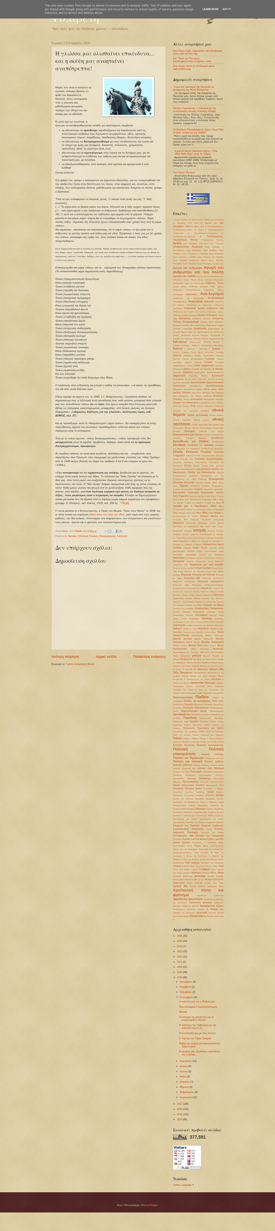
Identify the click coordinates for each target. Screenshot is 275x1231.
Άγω (222, 264)
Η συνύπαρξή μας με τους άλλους (197, 1033)
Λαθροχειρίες (198, 612)
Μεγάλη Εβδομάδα (204, 639)
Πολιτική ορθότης (214, 761)
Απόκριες (207, 318)
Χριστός (195, 906)
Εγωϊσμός (205, 411)
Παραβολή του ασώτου (200, 715)
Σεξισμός (220, 792)
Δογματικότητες (205, 403)
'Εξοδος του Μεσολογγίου (192, 220)
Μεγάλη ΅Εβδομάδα (214, 635)
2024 (180, 946)
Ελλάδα (178, 451)
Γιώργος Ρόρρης (193, 362)
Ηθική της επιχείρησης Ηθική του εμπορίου (205, 509)
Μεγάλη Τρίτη (195, 645)
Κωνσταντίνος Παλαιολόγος (209, 608)
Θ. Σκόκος (193, 516)
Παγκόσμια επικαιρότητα (213, 693)
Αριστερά (177, 325)
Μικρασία (206, 656)
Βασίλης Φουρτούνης (211, 339)
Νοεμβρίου (186, 986)
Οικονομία (210, 682)
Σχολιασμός (197, 842)
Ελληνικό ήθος (187, 459)
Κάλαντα (187, 548)
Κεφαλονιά (219, 561)
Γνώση (189, 366)
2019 (180, 972)
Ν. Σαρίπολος (201, 669)
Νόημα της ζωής (198, 676)
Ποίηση (177, 738)
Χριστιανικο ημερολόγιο (210, 895)
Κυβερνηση (206, 595)
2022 (180, 956)
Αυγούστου (186, 1061)
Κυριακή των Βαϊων (214, 605)
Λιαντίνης (207, 618)
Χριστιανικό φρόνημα (200, 902)
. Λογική (176, 220)
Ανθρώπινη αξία (215, 308)
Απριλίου (185, 1081)
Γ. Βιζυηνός (189, 349)
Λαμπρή (189, 615)
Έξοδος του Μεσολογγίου (201, 472)
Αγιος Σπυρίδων (190, 264)
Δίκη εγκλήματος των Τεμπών (187, 396)
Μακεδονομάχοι (217, 629)
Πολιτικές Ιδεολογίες (184, 745)
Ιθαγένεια (188, 531)
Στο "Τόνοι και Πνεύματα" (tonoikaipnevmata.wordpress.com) (192, 60)
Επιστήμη (178, 482)
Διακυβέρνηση (196, 386)
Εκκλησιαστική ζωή (183, 434)
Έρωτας (184, 485)
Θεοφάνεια (178, 523)
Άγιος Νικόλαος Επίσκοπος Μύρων (190, 260)
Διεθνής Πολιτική (182, 392)
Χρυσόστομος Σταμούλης (184, 909)
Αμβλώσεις (191, 294)
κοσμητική (188, 592)
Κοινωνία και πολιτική (203, 575)
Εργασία (199, 483)
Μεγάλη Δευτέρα (182, 639)
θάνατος (204, 516)
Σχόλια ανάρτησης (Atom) (80, 664)
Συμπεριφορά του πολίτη (212, 819)
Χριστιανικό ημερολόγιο (187, 898)
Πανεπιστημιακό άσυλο (194, 711)
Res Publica (209, 916)
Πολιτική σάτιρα (217, 765)
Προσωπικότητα (190, 782)
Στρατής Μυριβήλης (215, 809)
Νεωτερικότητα (200, 673)
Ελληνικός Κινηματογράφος (209, 459)
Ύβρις (215, 866)
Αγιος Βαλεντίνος (193, 250)
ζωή (214, 499)
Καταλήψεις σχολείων (194, 558)
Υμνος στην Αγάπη (181, 869)
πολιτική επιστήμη (212, 754)
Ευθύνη (198, 489)
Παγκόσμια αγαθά (194, 693)
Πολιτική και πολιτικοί (187, 761)
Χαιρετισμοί (179, 883)
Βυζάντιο (178, 348)
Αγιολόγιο (197, 246)
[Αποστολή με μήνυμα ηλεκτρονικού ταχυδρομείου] (106, 531)
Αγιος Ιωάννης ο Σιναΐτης (184, 257)
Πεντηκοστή (189, 728)
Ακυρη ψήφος (180, 286)
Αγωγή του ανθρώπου (187, 267)
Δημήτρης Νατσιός (198, 376)
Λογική (187, 622)
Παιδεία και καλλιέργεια (197, 700)
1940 (196, 223)
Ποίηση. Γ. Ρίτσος (207, 738)
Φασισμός (196, 873)
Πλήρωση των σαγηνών (212, 735)
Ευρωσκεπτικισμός (196, 496)
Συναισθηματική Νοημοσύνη (188, 829)
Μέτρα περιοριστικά (181, 656)
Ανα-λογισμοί (212, 293)
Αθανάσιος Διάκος (181, 280)
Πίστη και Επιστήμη (215, 732)
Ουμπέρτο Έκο (180, 690)
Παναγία (188, 704)
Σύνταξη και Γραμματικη (210, 836)
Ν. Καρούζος (187, 669)
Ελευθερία (179, 444)
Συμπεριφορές (179, 822)
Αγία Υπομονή (217, 243)
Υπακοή (194, 869)
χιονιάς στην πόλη (214, 883)
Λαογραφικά (201, 615)
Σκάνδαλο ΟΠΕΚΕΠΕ (205, 795)
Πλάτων (195, 735)
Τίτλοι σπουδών (201, 853)
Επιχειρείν (189, 482)
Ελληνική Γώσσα (193, 456)
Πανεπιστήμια (201, 708)
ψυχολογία (201, 912)
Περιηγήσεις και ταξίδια (210, 728)
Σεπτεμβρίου (187, 997)
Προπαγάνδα (178, 779)
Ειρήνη (188, 428)
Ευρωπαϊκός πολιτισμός (186, 492)
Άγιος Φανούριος (204, 264)
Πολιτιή (221, 742)
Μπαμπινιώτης (217, 663)
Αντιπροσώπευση (189, 315)
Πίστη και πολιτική (182, 735)
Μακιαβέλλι (177, 632)
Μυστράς (195, 666)
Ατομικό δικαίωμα (200, 335)
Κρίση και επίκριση (209, 592)
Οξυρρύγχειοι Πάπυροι (183, 686)
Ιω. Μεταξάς (218, 534)
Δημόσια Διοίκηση (216, 379)
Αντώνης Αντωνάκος (207, 315)
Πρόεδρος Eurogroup (184, 775)
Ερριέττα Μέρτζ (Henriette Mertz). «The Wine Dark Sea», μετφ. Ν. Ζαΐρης (196, 152)
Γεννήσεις (220, 352)
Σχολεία (186, 842)
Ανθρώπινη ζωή (180, 312)
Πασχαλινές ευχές (180, 721)
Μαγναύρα (219, 625)
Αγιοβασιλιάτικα (181, 247)
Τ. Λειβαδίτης (210, 842)
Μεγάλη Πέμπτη (193, 642)
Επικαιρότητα (216, 479)
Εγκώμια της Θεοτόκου (185, 411)
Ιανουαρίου (186, 1097)
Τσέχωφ (177, 866)
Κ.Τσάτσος (197, 544)
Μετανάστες (205, 652)
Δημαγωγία (179, 375)
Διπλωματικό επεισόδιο (214, 399)
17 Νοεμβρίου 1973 (182, 223)
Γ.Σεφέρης (185, 352)
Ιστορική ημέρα (188, 534)
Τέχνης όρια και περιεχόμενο (185, 849)
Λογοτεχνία (179, 625)
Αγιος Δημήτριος (216, 254)
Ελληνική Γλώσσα (88, 536)
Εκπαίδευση (217, 438)
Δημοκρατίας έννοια (181, 379)
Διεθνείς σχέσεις (210, 389)
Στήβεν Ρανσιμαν (188, 809)
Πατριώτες (204, 721)
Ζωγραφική (207, 499)
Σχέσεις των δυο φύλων (195, 839)
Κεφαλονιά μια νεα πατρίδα (207, 564)
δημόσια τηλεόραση (181, 382)
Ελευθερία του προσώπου (212, 449)
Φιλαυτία (206, 873)
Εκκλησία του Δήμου (211, 431)
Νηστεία (185, 676)
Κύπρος (197, 598)
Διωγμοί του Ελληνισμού (185, 402)
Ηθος (198, 513)
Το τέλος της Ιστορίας (189, 859)
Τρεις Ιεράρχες (192, 863)
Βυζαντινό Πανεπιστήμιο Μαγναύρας (208, 345)
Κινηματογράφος (203, 568)
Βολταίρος (185, 345)
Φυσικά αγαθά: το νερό (194, 880)
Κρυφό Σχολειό (195, 595)
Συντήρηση (177, 839)
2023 (180, 951)
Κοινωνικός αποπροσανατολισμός (208, 585)
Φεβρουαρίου (187, 1092)
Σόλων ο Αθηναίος (208, 802)
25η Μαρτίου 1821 (209, 223)
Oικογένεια (196, 915)
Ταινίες (189, 846)
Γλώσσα (208, 362)
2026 (180, 935)
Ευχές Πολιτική (217, 496)
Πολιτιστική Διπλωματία (213, 772)
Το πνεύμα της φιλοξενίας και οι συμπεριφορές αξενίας (196, 1018)
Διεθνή (221, 389)
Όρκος (210, 686)
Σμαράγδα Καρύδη (215, 799)
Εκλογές (199, 434)
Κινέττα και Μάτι (187, 568)
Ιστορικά (211, 531)
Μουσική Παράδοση (202, 663)
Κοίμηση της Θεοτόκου (194, 571)
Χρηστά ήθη (180, 886)
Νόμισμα (212, 676)
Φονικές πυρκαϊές (216, 876)
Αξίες (175, 318)
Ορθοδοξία (200, 686)
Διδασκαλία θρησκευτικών (184, 389)
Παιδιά (221, 701)
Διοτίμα (186, 399)
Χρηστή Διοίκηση (197, 886)
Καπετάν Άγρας (195, 551)
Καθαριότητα (210, 544)
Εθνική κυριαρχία (181, 420)
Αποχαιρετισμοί (190, 321)
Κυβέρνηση (218, 595)
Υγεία (221, 866)
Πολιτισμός (196, 772)
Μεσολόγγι (218, 649)
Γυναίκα (185, 369)
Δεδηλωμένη (199, 372)
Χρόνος (220, 906)
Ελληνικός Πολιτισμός (183, 462)
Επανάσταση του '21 (212, 476)
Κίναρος (176, 568)
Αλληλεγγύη (178, 294)
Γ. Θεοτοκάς (201, 349)
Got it (226, 9)
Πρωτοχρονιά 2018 (215, 785)
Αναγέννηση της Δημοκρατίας (188, 298)
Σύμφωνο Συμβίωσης (212, 825)
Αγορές (216, 264)
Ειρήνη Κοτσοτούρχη (202, 428)
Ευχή (175, 499)
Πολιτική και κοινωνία (214, 758)
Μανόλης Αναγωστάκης (206, 632)
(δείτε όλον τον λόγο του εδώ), (107, 514)
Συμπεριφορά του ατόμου (185, 819)
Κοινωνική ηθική (181, 585)
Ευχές (207, 496)
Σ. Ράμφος (219, 789)
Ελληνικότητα (201, 462)
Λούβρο (189, 625)
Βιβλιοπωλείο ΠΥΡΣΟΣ (200, 342)
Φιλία (221, 872)
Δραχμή (186, 406)
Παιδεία (202, 697)
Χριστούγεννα (207, 905)
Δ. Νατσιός (71, 536)
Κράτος (196, 592)
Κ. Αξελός (193, 541)
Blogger (153, 1205)
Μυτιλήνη (203, 666)
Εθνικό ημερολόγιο (200, 425)
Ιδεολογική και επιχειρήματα (185, 526)
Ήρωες (217, 513)
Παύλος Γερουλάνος (193, 725)
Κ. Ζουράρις (203, 541)
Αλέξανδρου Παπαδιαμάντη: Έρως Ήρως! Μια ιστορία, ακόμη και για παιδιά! (198, 131)
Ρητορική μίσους (193, 788)
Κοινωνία (186, 574)
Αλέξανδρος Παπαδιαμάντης (186, 290)
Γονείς (197, 365)
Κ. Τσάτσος (187, 544)
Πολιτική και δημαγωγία (188, 757)
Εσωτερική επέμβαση (200, 486)
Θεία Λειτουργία (191, 520)
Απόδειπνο (196, 318)
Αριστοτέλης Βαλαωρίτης (206, 325)
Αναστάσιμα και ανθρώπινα (199, 305)
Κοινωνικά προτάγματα (184, 582)
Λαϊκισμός (211, 612)
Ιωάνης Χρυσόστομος (196, 538)
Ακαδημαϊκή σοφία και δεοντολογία (188, 283)
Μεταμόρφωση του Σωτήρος (186, 652)
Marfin (186, 916)
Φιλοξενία (177, 876)
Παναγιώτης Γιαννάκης (203, 704)
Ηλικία (210, 513)
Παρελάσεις (219, 718)
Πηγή (125, 503)
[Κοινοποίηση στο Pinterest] (121, 531)
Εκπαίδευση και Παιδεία (190, 441)
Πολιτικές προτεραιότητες (210, 745)
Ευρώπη (183, 495)
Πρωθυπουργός (217, 782)
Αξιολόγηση (184, 318)
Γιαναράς (210, 359)
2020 (180, 967)
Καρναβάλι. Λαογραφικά (184, 555)
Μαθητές (177, 628)
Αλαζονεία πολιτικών (198, 286)
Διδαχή (199, 389)
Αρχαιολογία (200, 328)
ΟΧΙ (222, 690)
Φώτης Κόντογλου (214, 879)
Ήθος (205, 512)
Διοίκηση (208, 396)
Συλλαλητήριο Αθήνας (204, 816)
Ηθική (213, 506)
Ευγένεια (176, 489)
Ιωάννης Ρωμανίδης (215, 538)
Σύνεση (209, 829)
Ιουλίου (184, 1066)
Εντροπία (206, 469)
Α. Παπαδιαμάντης (213, 226)
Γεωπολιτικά (208, 356)
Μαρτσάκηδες (197, 635)
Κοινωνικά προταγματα (213, 578)
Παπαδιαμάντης (181, 714)
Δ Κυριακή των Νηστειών (201, 369)
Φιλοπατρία (187, 876)
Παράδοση (190, 717)
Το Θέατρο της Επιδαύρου (195, 856)
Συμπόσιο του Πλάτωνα (196, 822)
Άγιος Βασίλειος (210, 250)
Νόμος (221, 676)
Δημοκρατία (218, 376)
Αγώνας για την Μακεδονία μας (210, 276)
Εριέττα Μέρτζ (210, 483)
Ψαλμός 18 (203, 909)
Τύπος (192, 866)
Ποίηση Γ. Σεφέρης (191, 738)
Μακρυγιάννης (189, 632)
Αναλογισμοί (216, 297)
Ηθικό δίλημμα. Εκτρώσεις (184, 513)
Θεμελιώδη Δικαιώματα (213, 520)
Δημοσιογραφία (198, 382)
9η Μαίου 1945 (197, 226)
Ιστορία (199, 530)
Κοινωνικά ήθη (192, 578)
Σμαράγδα (199, 799)
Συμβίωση (219, 816)
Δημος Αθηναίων (199, 379)
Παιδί (214, 701)
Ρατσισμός (178, 788)
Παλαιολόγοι (178, 704)
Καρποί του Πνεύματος (211, 555)
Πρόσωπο (204, 782)
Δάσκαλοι (177, 372)
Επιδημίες (202, 479)
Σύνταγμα (192, 832)
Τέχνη (197, 845)
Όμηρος (220, 683)
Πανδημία (188, 708)
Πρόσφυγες (204, 778)
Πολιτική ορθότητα (182, 765)
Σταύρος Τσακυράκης (198, 805)
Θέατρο (214, 516)
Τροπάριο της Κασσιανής (212, 863)
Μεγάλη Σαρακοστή (212, 642)
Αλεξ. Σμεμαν (217, 286)
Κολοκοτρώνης (107, 536)
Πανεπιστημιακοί (217, 711)
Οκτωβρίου (186, 992)
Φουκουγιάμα (178, 880)
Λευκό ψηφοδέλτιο (190, 619)
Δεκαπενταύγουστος (215, 372)
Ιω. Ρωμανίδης (179, 538)
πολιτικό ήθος (205, 768)
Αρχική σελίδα (106, 657)
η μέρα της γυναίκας (194, 503)
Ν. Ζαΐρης (177, 669)
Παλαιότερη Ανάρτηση (149, 657)
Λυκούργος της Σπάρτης (203, 625)
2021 (180, 961)
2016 (180, 1109)
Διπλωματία (196, 399)
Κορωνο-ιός (218, 588)
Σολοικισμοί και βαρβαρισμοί (186, 802)
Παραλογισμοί (205, 718)
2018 (180, 977)
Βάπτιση (197, 339)
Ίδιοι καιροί (205, 526)
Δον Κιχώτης (218, 403)
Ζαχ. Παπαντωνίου (193, 499)
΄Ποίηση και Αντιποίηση (214, 220)
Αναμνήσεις (195, 301)
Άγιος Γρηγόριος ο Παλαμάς (195, 254)
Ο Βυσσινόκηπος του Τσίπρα (197, 679)
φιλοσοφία (200, 876)
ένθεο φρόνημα (217, 466)
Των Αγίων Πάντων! (184, 172)
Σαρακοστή (178, 792)
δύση (193, 406)
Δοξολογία (177, 406)
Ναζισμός (214, 669)
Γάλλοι (193, 352)
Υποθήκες (204, 869)
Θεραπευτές (191, 523)
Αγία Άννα (204, 243)
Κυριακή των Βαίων (193, 605)
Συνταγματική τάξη (183, 836)
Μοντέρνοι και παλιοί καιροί (205, 659)
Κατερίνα (190, 561)
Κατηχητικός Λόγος (204, 561)
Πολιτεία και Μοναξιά (190, 742)
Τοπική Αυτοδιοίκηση (208, 859)
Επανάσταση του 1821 (184, 479)
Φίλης (214, 873)
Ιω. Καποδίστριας (204, 534)
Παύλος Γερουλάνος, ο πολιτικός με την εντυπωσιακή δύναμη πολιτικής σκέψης (194, 109)
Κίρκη (214, 568)
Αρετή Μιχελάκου (216, 322)
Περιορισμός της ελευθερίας (185, 732)
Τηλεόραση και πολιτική (209, 849)
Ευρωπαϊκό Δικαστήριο (214, 489)
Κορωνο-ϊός (178, 592)
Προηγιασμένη (205, 775)
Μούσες (190, 663)
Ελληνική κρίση (208, 456)
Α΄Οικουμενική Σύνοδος (212, 240)
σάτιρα (210, 792)
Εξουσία (220, 472)
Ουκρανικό (219, 686)
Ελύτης (188, 466)
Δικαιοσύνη (196, 393)
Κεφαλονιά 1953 (180, 565)
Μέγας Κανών (210, 645)
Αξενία (221, 315)
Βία (222, 339)
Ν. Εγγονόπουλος (216, 666)
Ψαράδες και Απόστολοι (184, 913)
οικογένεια (197, 682)
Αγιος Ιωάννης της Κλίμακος (211, 257)
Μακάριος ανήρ (190, 629)
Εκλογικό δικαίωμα (196, 438)
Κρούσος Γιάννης (180, 595)
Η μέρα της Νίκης (212, 503)
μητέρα (196, 655)
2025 (180, 941)
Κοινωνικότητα (179, 588)
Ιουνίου (184, 1071)
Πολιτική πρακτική (201, 765)
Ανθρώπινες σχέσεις (194, 308)
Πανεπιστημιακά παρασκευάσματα (198, 1006)
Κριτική (221, 592)
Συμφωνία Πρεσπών (215, 822)
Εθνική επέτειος (217, 415)
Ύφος (213, 869)
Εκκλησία (189, 431)
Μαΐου (183, 1076)
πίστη (201, 731)
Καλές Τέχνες (200, 548)
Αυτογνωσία (215, 335)
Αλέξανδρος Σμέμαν (214, 290)
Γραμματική (207, 365)
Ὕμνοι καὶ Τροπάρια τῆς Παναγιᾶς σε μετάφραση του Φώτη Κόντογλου (193, 88)
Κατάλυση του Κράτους (214, 558)
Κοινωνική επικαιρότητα (211, 581)
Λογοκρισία (219, 622)
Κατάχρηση (178, 561)
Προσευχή (191, 779)
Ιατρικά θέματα (217, 523)
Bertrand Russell (216, 913)
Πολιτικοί (219, 768)
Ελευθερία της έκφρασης (200, 445)
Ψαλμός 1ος (217, 909)
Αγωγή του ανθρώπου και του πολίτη (198, 269)
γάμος (200, 352)
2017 (180, 1103)
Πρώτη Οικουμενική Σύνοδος (188, 785)
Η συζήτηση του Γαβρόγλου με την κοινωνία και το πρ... (197, 1026)
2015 (180, 1114)
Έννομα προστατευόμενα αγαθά (187, 469)
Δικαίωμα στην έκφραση (213, 393)
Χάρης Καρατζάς (195, 883)
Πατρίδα (194, 721)
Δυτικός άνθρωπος (205, 406)
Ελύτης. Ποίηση (200, 466)
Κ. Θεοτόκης (215, 541)
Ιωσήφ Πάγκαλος (180, 541)
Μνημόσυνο (186, 659)
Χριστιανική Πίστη (215, 886)
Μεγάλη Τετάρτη (180, 645)
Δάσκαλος (188, 372)
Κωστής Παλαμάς (181, 612)
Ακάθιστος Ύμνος (214, 283)
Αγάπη (177, 243)
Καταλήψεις (179, 558)
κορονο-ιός (206, 588)
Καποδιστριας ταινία (214, 551)
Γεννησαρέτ (209, 352)
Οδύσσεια (216, 679)
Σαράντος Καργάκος (195, 792)
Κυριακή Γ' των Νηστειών (183, 602)
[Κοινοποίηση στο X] (113, 531)
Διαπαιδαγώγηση (215, 386)
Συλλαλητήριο (189, 816)
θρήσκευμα (202, 523)
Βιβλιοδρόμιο (180, 341)
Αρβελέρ (203, 322)
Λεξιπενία (122, 536)
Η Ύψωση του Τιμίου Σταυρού (195, 1038)
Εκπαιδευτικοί (218, 442)
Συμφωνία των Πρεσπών (186, 825)
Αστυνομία (185, 335)
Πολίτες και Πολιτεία (208, 742)
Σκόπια (220, 795)
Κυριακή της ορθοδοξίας (205, 602)
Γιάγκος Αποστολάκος (192, 359)
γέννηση (177, 355)
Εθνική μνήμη (201, 420)
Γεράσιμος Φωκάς (192, 356)
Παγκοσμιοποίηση (182, 697)
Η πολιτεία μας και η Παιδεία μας (197, 1001)
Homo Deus (178, 916)
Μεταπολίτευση (217, 652)
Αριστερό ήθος (188, 325)
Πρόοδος (220, 775)
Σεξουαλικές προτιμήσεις (183, 795)
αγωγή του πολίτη (184, 276)
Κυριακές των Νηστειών (213, 598)
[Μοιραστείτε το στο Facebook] (117, 531)
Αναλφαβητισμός (180, 302)
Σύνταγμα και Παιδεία (212, 832)
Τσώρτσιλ (185, 866)
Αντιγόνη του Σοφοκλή (196, 312)
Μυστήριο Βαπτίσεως (182, 666)
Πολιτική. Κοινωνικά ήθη (184, 768)
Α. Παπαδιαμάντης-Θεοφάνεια (202, 233)
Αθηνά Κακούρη (205, 280)
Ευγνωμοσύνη (187, 489)
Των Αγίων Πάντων (204, 866)
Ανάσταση (209, 301)
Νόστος (183, 1011)
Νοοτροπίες (178, 679)
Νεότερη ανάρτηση (65, 657)
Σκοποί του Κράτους (183, 799)
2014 (180, 1119)
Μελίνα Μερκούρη (200, 649)
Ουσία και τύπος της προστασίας (203, 690)
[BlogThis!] (110, 531)
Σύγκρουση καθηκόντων (183, 812)
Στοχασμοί (201, 809)
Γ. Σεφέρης (215, 349)
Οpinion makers (180, 693)
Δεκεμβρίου (186, 981)
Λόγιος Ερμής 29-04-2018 (202, 622)
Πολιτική (180, 749)
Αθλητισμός (219, 280)
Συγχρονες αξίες (200, 812)
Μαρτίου (185, 1087)
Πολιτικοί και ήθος (181, 772)
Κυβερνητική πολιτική (182, 598)
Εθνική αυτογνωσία (197, 415)
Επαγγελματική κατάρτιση (185, 476)
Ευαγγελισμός (218, 486)
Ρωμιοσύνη (208, 789)
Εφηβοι (181, 499)
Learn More (211, 9)
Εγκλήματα (219, 406)
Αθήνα (193, 280)
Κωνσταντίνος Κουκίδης (183, 608)
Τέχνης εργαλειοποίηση (213, 846)
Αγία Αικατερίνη (190, 243)
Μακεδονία (203, 628)
